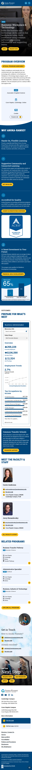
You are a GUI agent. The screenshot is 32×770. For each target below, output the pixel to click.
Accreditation (5, 739)
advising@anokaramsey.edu (12, 648)
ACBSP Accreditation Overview (14, 211)
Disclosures (4, 744)
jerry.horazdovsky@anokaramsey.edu (16, 522)
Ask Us (3, 734)
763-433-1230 (8, 651)
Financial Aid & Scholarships (13, 274)
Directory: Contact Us (7, 732)
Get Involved (7, 184)
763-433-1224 (9, 525)
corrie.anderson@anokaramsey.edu (15, 489)
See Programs (21, 677)
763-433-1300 (8, 640)
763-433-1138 (9, 492)
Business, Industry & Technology (15, 589)
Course (14, 117)
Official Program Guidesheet (13, 66)
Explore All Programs (11, 607)
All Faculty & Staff (10, 534)
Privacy (7, 763)
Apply (4, 48)
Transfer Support (11, 450)
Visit (11, 681)
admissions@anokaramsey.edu (13, 637)
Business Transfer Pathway (13, 548)
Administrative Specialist (12, 569)
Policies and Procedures (8, 742)
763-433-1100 (10, 720)
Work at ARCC (5, 737)
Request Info (14, 48)
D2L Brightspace (6, 746)
